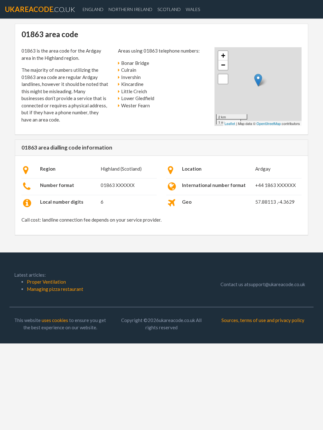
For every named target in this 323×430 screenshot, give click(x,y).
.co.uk (40, 9)
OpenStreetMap (268, 123)
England (93, 9)
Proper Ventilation (46, 282)
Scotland (169, 9)
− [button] (223, 65)
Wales (193, 9)
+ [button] (223, 55)
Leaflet (230, 123)
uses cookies (55, 320)
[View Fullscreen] (223, 79)
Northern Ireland (130, 9)
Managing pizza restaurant (55, 289)
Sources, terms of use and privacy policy (262, 320)
